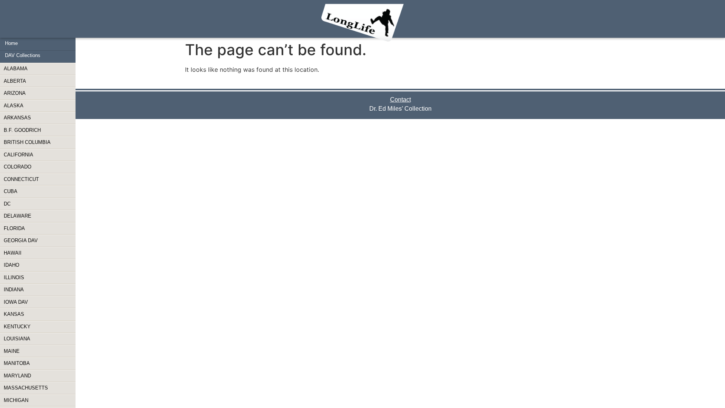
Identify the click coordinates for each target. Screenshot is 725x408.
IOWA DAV (16, 302)
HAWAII (13, 253)
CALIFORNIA (18, 155)
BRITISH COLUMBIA (27, 142)
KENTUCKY (17, 326)
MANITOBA (17, 363)
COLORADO (17, 167)
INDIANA (14, 289)
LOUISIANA (17, 339)
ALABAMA (16, 68)
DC (7, 204)
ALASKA (13, 105)
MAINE (12, 351)
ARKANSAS (17, 118)
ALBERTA (15, 81)
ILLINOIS (14, 277)
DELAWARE (17, 216)
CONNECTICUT (21, 179)
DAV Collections (22, 55)
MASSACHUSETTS (26, 388)
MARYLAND (17, 376)
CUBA (10, 191)
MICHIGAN (16, 400)
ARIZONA (15, 93)
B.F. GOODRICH (22, 130)
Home (11, 43)
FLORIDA (14, 228)
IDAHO (11, 265)
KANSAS (14, 314)
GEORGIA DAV (21, 240)
